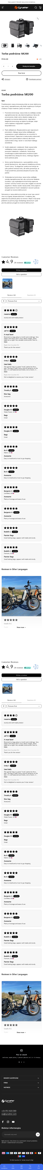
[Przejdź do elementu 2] (12, 45)
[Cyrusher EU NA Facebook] (3, 1122)
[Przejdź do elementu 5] (36, 45)
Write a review (21, 270)
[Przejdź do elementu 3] (20, 45)
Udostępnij (7, 79)
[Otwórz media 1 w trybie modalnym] (38, 19)
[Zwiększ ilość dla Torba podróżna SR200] (12, 66)
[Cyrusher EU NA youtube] (13, 1122)
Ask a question (21, 274)
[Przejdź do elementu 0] (5, 45)
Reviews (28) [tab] (12, 295)
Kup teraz (21, 73)
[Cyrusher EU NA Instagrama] (8, 1122)
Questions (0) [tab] (31, 295)
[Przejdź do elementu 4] (28, 45)
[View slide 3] (24, 1062)
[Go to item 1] (7, 284)
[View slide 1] (19, 1062)
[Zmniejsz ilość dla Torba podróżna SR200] (4, 66)
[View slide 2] (21, 1062)
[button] (21, 596)
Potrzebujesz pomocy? (35, 79)
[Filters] (4, 301)
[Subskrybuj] (38, 1134)
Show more (20, 627)
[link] (9, 1114)
